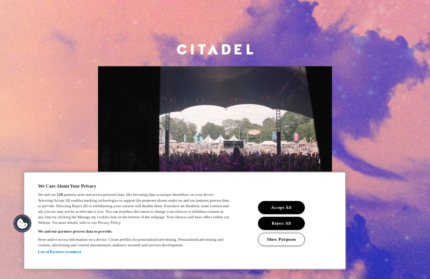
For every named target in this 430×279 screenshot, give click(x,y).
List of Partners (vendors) (59, 252)
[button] (22, 223)
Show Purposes (281, 239)
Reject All (281, 223)
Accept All (281, 207)
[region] (184, 221)
